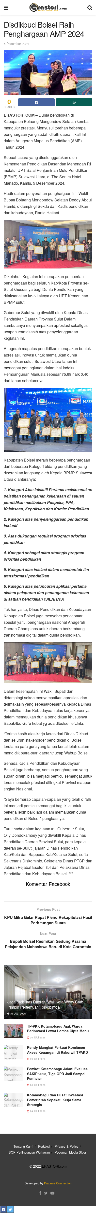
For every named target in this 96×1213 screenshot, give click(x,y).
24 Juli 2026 (37, 1111)
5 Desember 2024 (16, 43)
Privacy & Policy (67, 1146)
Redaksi (44, 1146)
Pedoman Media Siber (70, 1152)
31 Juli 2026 (18, 1013)
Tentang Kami (23, 1146)
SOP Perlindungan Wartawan (29, 1152)
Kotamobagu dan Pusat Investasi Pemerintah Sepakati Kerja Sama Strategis (55, 1099)
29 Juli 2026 (37, 1059)
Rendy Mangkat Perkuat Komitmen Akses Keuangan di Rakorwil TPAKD (57, 1050)
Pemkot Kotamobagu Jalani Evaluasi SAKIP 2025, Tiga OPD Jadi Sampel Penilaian (58, 1073)
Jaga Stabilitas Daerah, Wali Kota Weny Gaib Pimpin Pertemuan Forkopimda (45, 1004)
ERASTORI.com (54, 1166)
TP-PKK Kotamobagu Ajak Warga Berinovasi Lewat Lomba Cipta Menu (58, 1029)
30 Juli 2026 (37, 1037)
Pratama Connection (58, 1183)
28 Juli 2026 (37, 1085)
